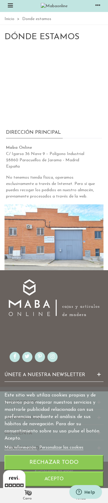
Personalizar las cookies (61, 447)
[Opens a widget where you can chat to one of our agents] (85, 492)
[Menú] (10, 6)
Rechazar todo (54, 462)
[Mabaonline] (54, 6)
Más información (20, 447)
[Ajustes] (98, 6)
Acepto (54, 479)
